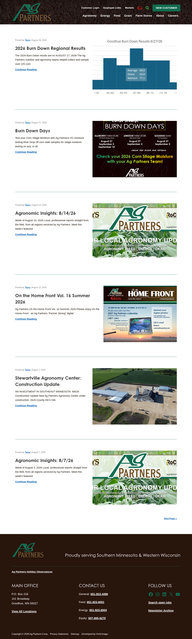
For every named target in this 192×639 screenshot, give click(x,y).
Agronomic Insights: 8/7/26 (44, 460)
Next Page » (170, 518)
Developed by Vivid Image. (95, 634)
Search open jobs (160, 602)
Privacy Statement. (59, 634)
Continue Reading (26, 69)
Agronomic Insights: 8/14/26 (45, 213)
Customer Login (90, 7)
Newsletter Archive (161, 610)
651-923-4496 (99, 594)
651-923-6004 (98, 610)
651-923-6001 (95, 602)
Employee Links (112, 7)
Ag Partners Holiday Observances (32, 571)
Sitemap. (75, 634)
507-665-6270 (97, 618)
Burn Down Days (32, 130)
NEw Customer (166, 7)
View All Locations (24, 611)
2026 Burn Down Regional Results (50, 48)
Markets (129, 7)
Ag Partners (31, 12)
